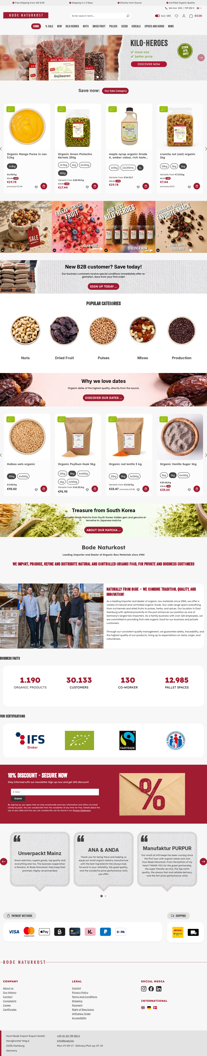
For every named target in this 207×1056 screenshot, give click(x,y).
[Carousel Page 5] (109, 77)
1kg (74, 164)
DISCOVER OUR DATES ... (103, 398)
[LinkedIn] (158, 988)
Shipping (77, 1001)
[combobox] (101, 16)
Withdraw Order (81, 1013)
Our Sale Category (115, 90)
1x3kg (12, 166)
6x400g (83, 473)
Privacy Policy (80, 992)
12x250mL (128, 167)
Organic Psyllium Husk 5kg (76, 464)
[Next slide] (201, 57)
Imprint (76, 988)
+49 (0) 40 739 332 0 (68, 1035)
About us (8, 988)
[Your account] (183, 16)
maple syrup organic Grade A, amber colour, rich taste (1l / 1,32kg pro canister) (128, 155)
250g (62, 173)
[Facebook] (151, 988)
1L (140, 167)
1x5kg (114, 167)
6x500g (23, 476)
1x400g (72, 481)
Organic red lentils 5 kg (125, 464)
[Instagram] (143, 988)
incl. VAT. (163, 16)
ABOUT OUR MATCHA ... (104, 530)
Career (7, 1005)
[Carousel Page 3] (101, 77)
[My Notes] (176, 16)
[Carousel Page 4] (105, 77)
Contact (7, 996)
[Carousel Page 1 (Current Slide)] (101, 896)
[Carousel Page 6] (113, 77)
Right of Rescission (83, 1009)
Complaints (9, 1001)
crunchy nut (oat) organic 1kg (177, 155)
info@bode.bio (65, 1040)
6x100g (85, 164)
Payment (77, 1005)
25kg (164, 166)
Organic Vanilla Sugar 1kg (178, 464)
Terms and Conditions (84, 996)
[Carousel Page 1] (93, 77)
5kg (174, 166)
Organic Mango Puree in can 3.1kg (27, 155)
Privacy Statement (82, 810)
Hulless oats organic (21, 464)
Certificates (10, 1009)
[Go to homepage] (25, 15)
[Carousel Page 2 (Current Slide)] (97, 77)
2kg (164, 475)
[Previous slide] (6, 57)
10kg (62, 473)
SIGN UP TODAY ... (103, 286)
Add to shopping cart (44, 186)
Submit (18, 798)
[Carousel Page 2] (105, 896)
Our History (9, 992)
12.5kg (63, 164)
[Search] (127, 16)
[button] (143, 1007)
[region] (103, 58)
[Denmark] (155, 1007)
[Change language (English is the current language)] (199, 8)
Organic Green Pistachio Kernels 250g (75, 155)
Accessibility (79, 1018)
